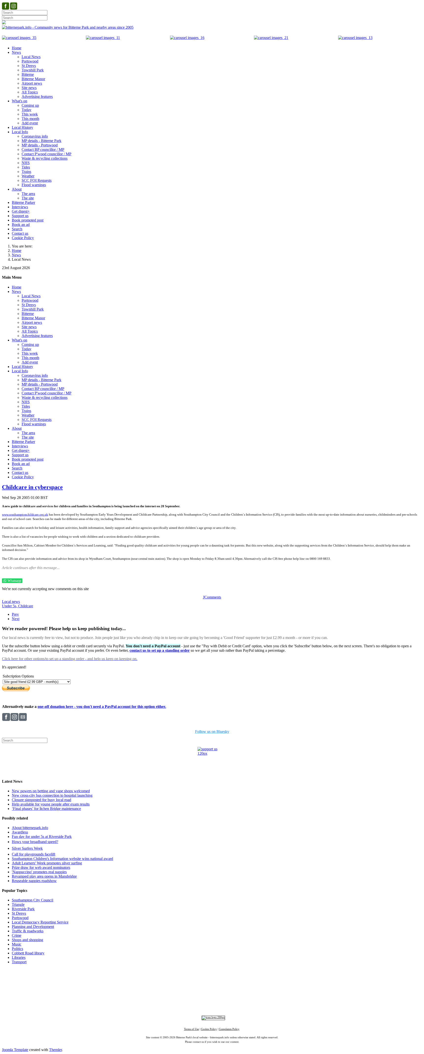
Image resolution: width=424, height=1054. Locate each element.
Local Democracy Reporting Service (40, 922)
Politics (17, 949)
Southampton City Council (32, 900)
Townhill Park (194, 988)
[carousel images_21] (271, 38)
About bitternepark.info (30, 828)
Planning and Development (33, 926)
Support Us (169, 978)
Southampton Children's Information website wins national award (62, 859)
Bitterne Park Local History (255, 978)
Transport (19, 962)
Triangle (18, 904)
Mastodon (227, 1004)
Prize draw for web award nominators (41, 867)
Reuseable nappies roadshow (34, 881)
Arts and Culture (195, 996)
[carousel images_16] (187, 38)
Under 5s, (10, 606)
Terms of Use (191, 1029)
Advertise (151, 978)
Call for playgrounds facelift (33, 854)
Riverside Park (23, 909)
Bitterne (227, 988)
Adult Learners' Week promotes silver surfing (47, 863)
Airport (233, 996)
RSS (258, 1004)
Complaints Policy (229, 1029)
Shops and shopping (27, 940)
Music (16, 944)
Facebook (176, 1004)
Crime (16, 935)
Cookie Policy (209, 1029)
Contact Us (189, 978)
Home (16, 250)
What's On (287, 978)
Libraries (19, 957)
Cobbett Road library (28, 953)
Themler (55, 1050)
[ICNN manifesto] (212, 1017)
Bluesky (210, 1004)
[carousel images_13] (355, 38)
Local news (11, 601)
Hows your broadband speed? (35, 842)
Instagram (193, 1004)
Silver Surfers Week (27, 848)
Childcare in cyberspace (32, 487)
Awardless (20, 832)
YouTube (245, 1004)
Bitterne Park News (216, 978)
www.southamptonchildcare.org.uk (25, 514)
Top (212, 971)
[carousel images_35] (19, 38)
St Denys (19, 913)
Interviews (222, 996)
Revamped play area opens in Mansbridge (44, 876)
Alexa (269, 1004)
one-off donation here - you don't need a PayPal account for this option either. (102, 706)
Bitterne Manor (212, 988)
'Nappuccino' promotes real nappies (39, 872)
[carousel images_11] (103, 38)
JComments (212, 597)
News (16, 255)
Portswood (20, 918)
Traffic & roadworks (27, 931)
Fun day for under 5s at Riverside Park (42, 836)
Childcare (25, 606)
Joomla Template (15, 1050)
